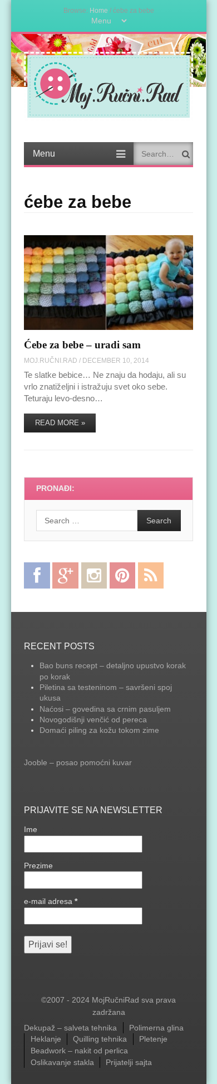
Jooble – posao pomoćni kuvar (78, 762)
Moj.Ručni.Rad (50, 360)
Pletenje (153, 1038)
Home (99, 10)
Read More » (60, 423)
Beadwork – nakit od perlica (79, 1050)
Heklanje (46, 1038)
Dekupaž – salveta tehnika (70, 1027)
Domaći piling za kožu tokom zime (99, 730)
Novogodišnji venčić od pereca (93, 719)
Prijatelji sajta (129, 1062)
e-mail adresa (50, 901)
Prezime (38, 865)
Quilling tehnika (100, 1038)
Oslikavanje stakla (62, 1062)
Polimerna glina (156, 1027)
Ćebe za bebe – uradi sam (82, 345)
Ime (30, 829)
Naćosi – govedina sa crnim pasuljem (105, 708)
